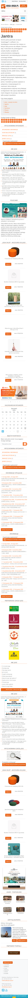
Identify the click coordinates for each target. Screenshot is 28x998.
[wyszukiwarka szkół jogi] (14, 755)
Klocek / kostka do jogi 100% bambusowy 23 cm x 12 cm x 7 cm (14, 305)
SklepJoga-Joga (23, 6)
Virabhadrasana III (7, 913)
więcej (8, 264)
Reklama (6, 970)
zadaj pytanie (22, 940)
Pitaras (7, 110)
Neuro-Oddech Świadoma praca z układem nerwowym (14, 171)
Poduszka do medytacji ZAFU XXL (14, 258)
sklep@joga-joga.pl (7, 987)
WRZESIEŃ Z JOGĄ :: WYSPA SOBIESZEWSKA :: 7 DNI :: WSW (14, 485)
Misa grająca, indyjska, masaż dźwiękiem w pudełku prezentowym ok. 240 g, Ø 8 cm (14, 376)
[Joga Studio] (14, 618)
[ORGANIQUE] (14, 953)
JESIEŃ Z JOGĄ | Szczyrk (8, 501)
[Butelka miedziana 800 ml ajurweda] (14, 275)
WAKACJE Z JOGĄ (7, 458)
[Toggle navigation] (25, 11)
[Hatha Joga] (14, 608)
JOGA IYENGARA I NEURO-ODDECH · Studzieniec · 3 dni (11, 491)
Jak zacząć (5, 672)
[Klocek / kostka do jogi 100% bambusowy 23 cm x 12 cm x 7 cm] (14, 298)
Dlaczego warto (6, 670)
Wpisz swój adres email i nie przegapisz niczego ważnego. (12, 440)
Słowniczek (19, 24)
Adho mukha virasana (7, 902)
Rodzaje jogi (5, 668)
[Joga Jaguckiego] (14, 634)
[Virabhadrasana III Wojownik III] (7, 909)
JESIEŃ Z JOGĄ (6, 461)
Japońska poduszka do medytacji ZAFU (14, 810)
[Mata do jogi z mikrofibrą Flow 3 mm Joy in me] (14, 322)
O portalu (6, 964)
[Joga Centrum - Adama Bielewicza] (14, 645)
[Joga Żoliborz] (14, 654)
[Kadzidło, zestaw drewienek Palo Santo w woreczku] (14, 345)
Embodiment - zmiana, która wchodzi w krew (14, 497)
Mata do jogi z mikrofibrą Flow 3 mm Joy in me (14, 329)
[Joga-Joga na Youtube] (5, 1)
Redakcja (6, 966)
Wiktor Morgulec (6, 923)
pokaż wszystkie (6, 529)
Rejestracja (15, 1)
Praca (5, 968)
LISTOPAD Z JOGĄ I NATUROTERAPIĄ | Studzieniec (12, 518)
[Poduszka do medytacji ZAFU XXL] (14, 252)
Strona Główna (4, 24)
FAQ (14, 940)
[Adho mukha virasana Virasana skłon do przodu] (7, 898)
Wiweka (7, 112)
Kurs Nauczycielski (9, 455)
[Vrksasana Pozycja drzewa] (20, 909)
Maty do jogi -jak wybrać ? (9, 678)
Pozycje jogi (5, 682)
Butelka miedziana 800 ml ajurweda (14, 282)
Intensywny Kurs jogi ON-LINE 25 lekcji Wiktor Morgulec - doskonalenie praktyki (13, 174)
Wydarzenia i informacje (9, 680)
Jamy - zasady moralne (11, 102)
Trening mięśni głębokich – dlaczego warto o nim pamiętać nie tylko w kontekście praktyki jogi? (14, 194)
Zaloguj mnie (22, 1)
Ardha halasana (20, 902)
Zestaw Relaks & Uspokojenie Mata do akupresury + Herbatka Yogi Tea (14, 856)
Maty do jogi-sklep (7, 686)
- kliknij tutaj (13, 689)
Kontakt (6, 973)
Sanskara (7, 108)
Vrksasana (21, 913)
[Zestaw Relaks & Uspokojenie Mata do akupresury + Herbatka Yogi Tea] (14, 849)
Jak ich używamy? (21, 996)
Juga (6, 106)
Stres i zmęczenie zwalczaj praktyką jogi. (13, 191)
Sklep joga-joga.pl (7, 676)
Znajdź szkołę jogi (7, 674)
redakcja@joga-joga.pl (7, 980)
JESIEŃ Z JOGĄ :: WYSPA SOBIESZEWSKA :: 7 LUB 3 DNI (13, 525)
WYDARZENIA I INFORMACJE (10, 452)
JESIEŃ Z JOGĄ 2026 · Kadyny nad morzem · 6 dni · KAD (13, 512)
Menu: (3, 11)
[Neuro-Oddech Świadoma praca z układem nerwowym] (14, 210)
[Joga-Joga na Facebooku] (3, 1)
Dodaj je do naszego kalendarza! (15, 467)
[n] (14, 18)
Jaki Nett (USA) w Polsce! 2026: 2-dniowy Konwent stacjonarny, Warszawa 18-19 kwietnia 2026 (13, 187)
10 (24, 239)
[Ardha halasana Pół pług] (20, 898)
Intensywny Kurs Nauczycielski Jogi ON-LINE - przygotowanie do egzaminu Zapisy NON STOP (14, 182)
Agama (7, 104)
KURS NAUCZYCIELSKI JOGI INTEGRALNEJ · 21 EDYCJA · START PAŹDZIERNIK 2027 (14, 506)
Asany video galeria (7, 684)
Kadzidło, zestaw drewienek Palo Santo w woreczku (14, 352)
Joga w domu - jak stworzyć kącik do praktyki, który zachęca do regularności (13, 178)
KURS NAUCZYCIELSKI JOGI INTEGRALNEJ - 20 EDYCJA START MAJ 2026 (14, 479)
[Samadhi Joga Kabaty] (14, 626)
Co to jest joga (6, 666)
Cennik (6, 971)
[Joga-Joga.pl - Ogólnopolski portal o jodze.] (10, 6)
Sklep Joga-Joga (8, 962)
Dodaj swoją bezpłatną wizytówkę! (15, 764)
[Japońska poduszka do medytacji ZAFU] (14, 803)
